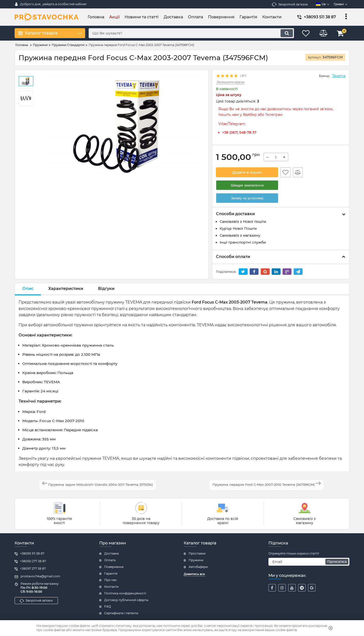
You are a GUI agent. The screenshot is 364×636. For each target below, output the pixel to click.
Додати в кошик (247, 172)
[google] (311, 587)
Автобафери (198, 567)
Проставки (197, 553)
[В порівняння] (298, 172)
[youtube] (292, 587)
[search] (287, 33)
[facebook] (272, 587)
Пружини (196, 560)
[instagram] (282, 587)
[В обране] (285, 172)
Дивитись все (194, 574)
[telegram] (302, 587)
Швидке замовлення (247, 185)
